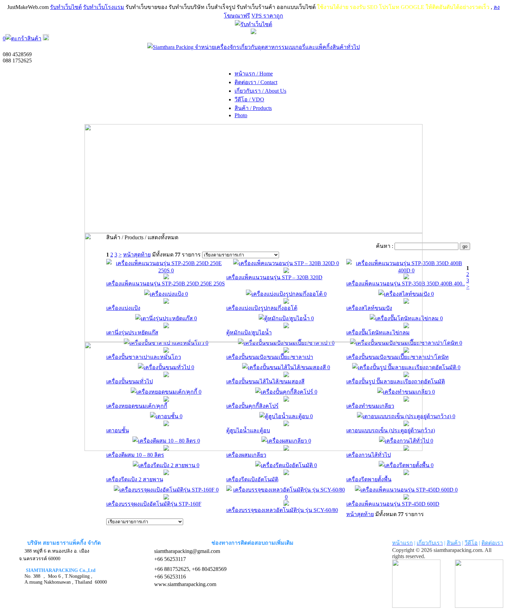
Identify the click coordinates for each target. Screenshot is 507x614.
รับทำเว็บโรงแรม (103, 7)
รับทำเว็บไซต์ (66, 7)
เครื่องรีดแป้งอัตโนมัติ (252, 479)
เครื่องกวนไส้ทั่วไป (368, 455)
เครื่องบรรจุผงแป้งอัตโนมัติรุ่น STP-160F (153, 504)
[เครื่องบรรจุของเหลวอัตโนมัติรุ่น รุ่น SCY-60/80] (286, 504)
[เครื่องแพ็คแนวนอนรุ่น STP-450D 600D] (406, 498)
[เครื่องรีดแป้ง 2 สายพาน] (166, 473)
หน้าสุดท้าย (360, 514)
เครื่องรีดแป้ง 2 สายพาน (134, 479)
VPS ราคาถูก (267, 16)
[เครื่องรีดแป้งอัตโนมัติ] (286, 473)
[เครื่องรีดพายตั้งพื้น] (406, 473)
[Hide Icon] (253, 32)
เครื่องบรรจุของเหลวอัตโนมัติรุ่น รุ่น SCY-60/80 (282, 510)
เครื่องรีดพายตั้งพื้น (368, 479)
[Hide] (46, 38)
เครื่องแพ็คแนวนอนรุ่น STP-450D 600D (392, 504)
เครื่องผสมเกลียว (246, 455)
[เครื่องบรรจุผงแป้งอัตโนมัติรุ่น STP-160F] (166, 498)
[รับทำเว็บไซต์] (253, 24)
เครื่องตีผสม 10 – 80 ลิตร (135, 455)
